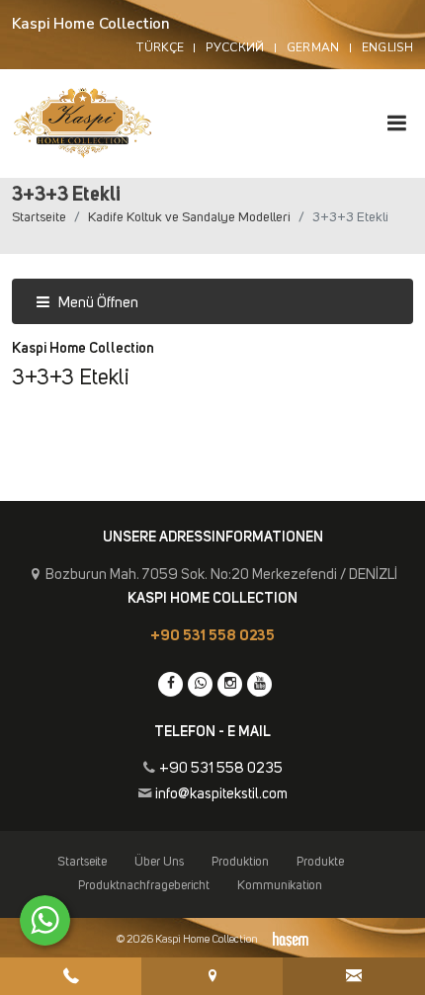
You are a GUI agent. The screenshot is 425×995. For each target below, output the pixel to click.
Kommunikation (279, 885)
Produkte (320, 862)
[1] (396, 123)
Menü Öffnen (96, 302)
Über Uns (159, 862)
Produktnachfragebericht (144, 885)
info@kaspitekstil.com (221, 794)
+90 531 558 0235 (212, 635)
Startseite (39, 217)
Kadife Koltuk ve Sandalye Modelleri (189, 217)
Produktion (240, 862)
